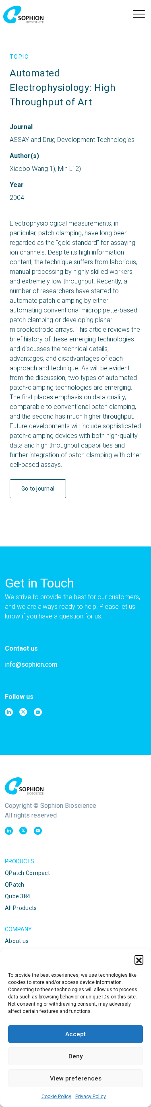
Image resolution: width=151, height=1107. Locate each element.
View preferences (75, 1078)
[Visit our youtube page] (38, 712)
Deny (75, 1056)
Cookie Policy (56, 1096)
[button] (139, 959)
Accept (75, 1034)
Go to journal (38, 488)
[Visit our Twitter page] (23, 712)
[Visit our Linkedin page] (9, 712)
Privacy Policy (90, 1096)
